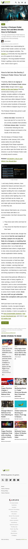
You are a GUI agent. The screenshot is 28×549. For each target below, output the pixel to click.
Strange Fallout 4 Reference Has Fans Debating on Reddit (7, 414)
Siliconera (14, 513)
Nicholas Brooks (5, 419)
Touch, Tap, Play (14, 529)
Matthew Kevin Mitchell (21, 439)
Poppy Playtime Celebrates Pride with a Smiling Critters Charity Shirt (6, 435)
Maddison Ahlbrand (20, 398)
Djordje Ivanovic (19, 419)
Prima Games (14, 511)
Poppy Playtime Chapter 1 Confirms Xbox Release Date (6, 391)
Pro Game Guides (14, 503)
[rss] (2, 480)
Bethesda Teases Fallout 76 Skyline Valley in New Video (20, 434)
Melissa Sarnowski (6, 396)
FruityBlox (14, 531)
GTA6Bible (14, 535)
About (2, 486)
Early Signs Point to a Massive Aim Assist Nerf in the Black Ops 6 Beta (20, 352)
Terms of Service (5, 488)
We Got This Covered (14, 516)
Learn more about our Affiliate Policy (8, 332)
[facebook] (14, 480)
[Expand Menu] (22, 2)
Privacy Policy (4, 490)
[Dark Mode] (19, 2)
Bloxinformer (14, 533)
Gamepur (14, 507)
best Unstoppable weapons (13, 313)
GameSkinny (14, 522)
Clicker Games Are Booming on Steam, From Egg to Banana (21, 414)
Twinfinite (14, 505)
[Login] (25, 2)
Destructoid (14, 518)
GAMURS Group (24, 539)
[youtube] (18, 480)
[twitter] (10, 480)
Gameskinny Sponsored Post (6, 371)
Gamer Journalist (14, 520)
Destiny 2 (4, 54)
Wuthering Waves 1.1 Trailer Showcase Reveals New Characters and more (21, 392)
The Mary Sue (14, 526)
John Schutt (18, 356)
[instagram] (6, 480)
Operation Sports (14, 524)
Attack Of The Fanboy (14, 509)
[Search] (15, 2)
